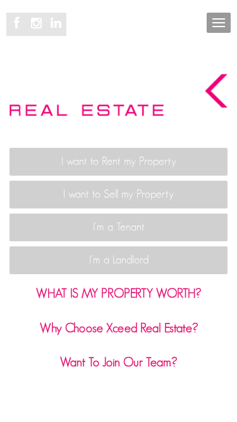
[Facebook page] (18, 23)
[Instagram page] (38, 23)
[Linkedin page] (55, 23)
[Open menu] (219, 23)
